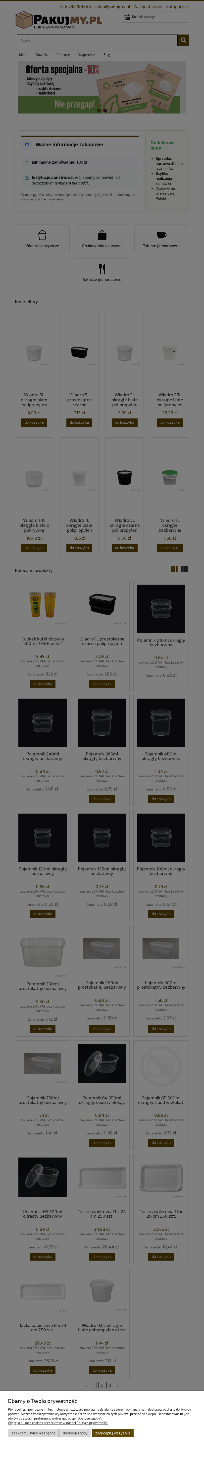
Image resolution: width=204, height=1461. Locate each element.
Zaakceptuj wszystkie (112, 1433)
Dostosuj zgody (75, 1433)
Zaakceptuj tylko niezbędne (33, 1433)
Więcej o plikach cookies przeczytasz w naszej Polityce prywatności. (58, 1423)
